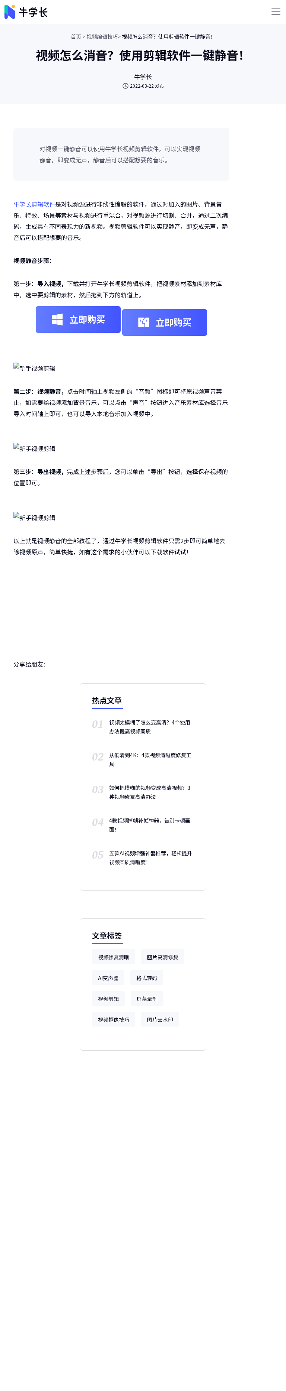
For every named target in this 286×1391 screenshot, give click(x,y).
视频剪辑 (108, 998)
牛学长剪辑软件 (34, 204)
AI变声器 (108, 978)
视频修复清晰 (113, 957)
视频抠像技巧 (113, 1019)
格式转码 (146, 978)
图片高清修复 (162, 957)
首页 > (78, 36)
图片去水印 (160, 1019)
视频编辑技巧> (103, 36)
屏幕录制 (147, 998)
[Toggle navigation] (276, 11)
